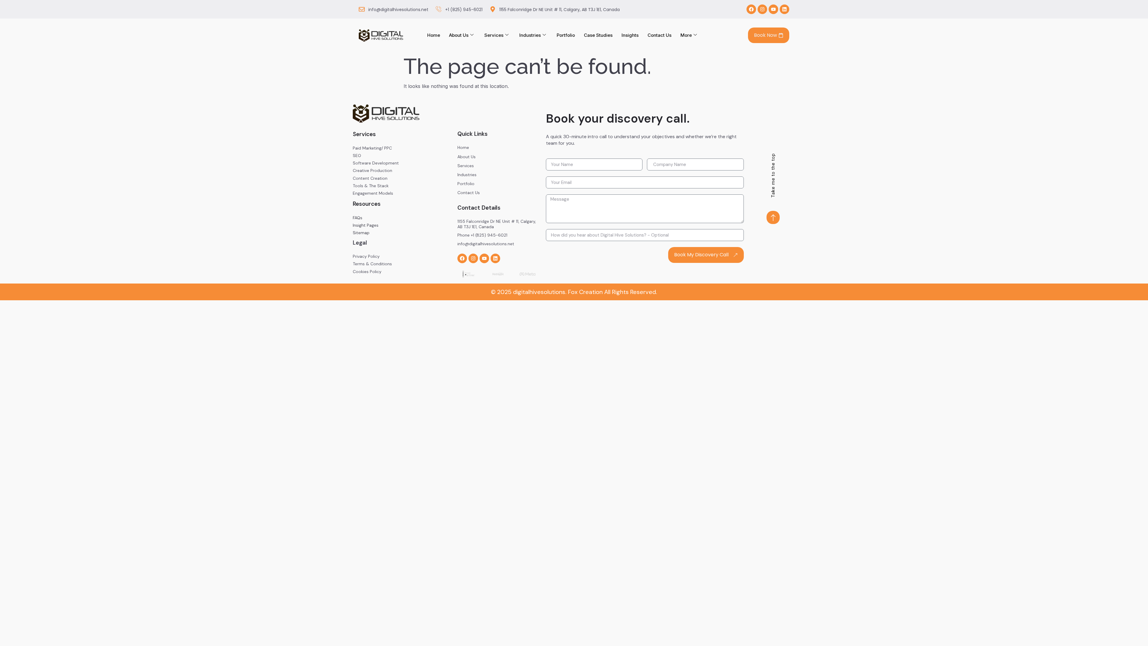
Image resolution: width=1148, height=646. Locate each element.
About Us (458, 35)
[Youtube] (773, 9)
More (686, 35)
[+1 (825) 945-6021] (439, 9)
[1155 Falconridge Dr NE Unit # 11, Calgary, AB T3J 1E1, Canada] (493, 9)
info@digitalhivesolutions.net (398, 10)
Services (493, 35)
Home (433, 35)
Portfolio (566, 35)
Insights (630, 35)
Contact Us (659, 35)
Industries (530, 35)
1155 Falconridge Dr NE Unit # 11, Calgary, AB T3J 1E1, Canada (559, 10)
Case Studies (598, 35)
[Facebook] (751, 9)
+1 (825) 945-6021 (464, 10)
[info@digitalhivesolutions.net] (362, 9)
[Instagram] (762, 9)
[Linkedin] (784, 9)
